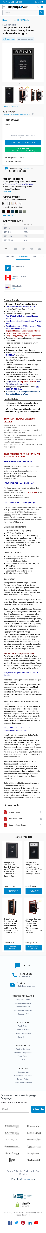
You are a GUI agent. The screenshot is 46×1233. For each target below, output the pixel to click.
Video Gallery (23, 1056)
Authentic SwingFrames (23, 1053)
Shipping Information (23, 1003)
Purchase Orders (23, 1007)
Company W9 (23, 1014)
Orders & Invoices (23, 1030)
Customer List (23, 1072)
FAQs (23, 1060)
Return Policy (23, 1037)
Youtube (36, 1222)
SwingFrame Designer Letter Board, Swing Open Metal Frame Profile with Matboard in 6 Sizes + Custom (12, 869)
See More (6, 192)
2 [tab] (23, 84)
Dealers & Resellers (23, 1033)
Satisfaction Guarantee (23, 1075)
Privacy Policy (23, 1079)
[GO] (41, 12)
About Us (23, 1068)
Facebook (9, 1222)
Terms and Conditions (23, 1083)
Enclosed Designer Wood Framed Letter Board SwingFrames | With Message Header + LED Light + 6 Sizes (34, 926)
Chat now (26, 169)
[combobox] (23, 12)
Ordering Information (23, 996)
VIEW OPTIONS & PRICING (12, 891)
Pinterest (23, 1222)
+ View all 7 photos (10, 106)
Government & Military (23, 1010)
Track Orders (23, 1026)
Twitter (16, 1222)
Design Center (23, 1045)
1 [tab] (19, 84)
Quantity (7, 124)
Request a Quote (23, 1000)
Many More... (8, 216)
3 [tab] (27, 84)
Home (4, 20)
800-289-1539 (16, 2)
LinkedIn (29, 1222)
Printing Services (23, 1049)
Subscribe (38, 1109)
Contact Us (39, 2)
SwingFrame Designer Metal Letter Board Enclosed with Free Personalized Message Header (34, 868)
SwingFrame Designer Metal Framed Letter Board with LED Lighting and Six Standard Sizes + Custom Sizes (11, 926)
